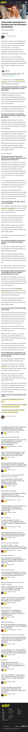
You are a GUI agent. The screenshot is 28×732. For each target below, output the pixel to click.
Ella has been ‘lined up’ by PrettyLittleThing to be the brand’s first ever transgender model (12, 481)
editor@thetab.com (18, 726)
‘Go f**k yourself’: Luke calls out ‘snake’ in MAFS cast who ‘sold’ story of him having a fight (13, 677)
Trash (19, 500)
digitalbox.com (7, 726)
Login (10, 718)
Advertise (11, 710)
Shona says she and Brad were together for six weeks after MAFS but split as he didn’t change (13, 640)
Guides (14, 36)
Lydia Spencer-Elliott (10, 446)
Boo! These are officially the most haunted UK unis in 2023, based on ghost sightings (13, 454)
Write (17, 2)
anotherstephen (9, 432)
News (13, 457)
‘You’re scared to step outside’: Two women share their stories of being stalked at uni (13, 522)
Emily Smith (7, 457)
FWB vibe (3, 366)
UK (5, 433)
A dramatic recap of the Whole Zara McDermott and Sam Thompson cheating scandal (13, 428)
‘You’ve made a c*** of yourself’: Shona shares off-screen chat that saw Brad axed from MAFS (14, 651)
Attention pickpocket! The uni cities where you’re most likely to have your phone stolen (14, 574)
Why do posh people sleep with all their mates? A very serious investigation (14, 626)
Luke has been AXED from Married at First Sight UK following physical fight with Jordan (13, 690)
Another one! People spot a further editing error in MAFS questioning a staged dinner (13, 534)
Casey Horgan (8, 36)
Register (10, 717)
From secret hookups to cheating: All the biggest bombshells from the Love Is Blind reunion (13, 613)
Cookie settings (19, 713)
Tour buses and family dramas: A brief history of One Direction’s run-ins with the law (13, 496)
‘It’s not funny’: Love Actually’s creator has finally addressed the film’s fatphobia (14, 547)
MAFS (13, 469)
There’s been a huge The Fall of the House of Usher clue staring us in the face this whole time (14, 508)
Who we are (19, 710)
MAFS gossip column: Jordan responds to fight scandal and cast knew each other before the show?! (14, 465)
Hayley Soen (7, 469)
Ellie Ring (7, 564)
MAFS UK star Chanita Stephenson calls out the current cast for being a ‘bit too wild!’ (13, 665)
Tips (20, 2)
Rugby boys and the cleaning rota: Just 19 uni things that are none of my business (13, 599)
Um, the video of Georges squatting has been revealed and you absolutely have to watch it (13, 560)
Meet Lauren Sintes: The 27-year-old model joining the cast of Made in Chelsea (12, 588)
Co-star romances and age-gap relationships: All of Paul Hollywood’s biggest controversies (13, 442)
